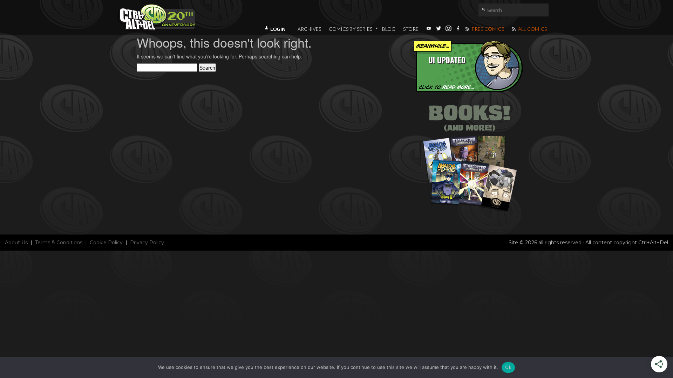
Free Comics (487, 29)
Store (411, 29)
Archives (309, 29)
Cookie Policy (106, 242)
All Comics (532, 29)
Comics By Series (350, 29)
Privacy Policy (147, 242)
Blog (388, 29)
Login (278, 29)
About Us (16, 242)
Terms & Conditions (58, 242)
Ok (508, 367)
